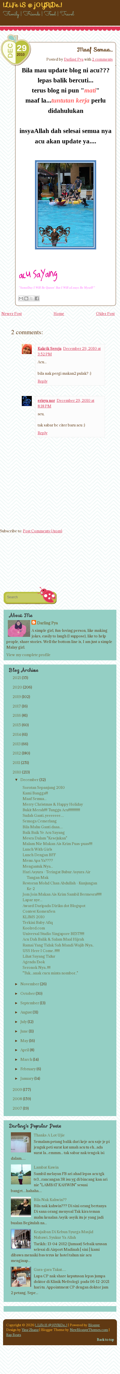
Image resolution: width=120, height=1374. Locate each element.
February (28, 1068)
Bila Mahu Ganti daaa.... (43, 826)
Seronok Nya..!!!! (37, 967)
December (29, 779)
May (24, 1040)
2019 (17, 696)
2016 (17, 715)
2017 (17, 706)
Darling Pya (73, 59)
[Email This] (21, 298)
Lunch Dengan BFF (39, 854)
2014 (17, 734)
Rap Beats (13, 1335)
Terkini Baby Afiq (38, 922)
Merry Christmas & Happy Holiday (53, 804)
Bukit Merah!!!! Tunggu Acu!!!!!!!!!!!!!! (51, 809)
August (26, 1012)
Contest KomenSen (39, 911)
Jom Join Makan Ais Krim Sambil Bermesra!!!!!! (62, 894)
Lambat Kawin (46, 1167)
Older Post (105, 313)
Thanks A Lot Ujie (49, 1135)
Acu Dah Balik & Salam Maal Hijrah (53, 939)
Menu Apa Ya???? (38, 860)
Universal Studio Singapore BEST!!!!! (53, 933)
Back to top (105, 1339)
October (27, 993)
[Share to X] (31, 298)
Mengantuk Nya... (38, 866)
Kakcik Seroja (49, 348)
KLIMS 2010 (34, 916)
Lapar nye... (32, 899)
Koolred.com (34, 928)
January (26, 1078)
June (24, 1031)
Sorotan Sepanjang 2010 (44, 787)
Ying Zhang (30, 1330)
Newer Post (11, 313)
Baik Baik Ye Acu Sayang (44, 832)
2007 (17, 1108)
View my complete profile (28, 654)
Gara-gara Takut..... (50, 1269)
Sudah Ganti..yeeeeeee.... (43, 815)
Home (59, 313)
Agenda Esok (34, 961)
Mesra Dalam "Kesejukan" (45, 838)
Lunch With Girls (37, 849)
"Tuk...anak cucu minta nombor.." (50, 973)
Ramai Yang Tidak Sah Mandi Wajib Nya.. (58, 945)
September (29, 1002)
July (23, 1021)
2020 (17, 687)
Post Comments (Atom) (42, 530)
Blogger (94, 1325)
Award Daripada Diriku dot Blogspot (54, 905)
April (24, 1049)
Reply (42, 381)
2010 (17, 772)
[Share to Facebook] (37, 298)
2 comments (102, 59)
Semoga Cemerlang (40, 821)
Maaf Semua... (95, 49)
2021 (17, 677)
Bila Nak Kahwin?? (50, 1199)
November (29, 983)
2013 (17, 743)
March (26, 1059)
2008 (17, 1098)
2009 (17, 1089)
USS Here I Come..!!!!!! (41, 950)
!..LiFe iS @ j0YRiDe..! (51, 1325)
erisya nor (46, 400)
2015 (17, 724)
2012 (17, 753)
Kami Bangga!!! (35, 793)
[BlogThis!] (26, 298)
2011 (16, 762)
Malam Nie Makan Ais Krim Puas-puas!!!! (57, 843)
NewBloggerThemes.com (89, 1330)
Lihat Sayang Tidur (39, 956)
